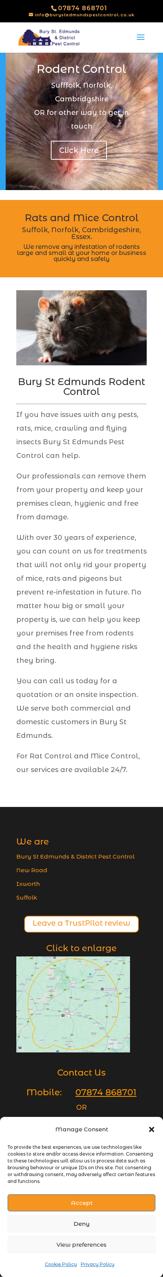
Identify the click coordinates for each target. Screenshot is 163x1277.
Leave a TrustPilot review (81, 923)
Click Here (79, 150)
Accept (81, 1202)
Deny (82, 1223)
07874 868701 (82, 8)
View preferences (81, 1244)
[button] (151, 1129)
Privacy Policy (97, 1264)
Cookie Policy (61, 1264)
